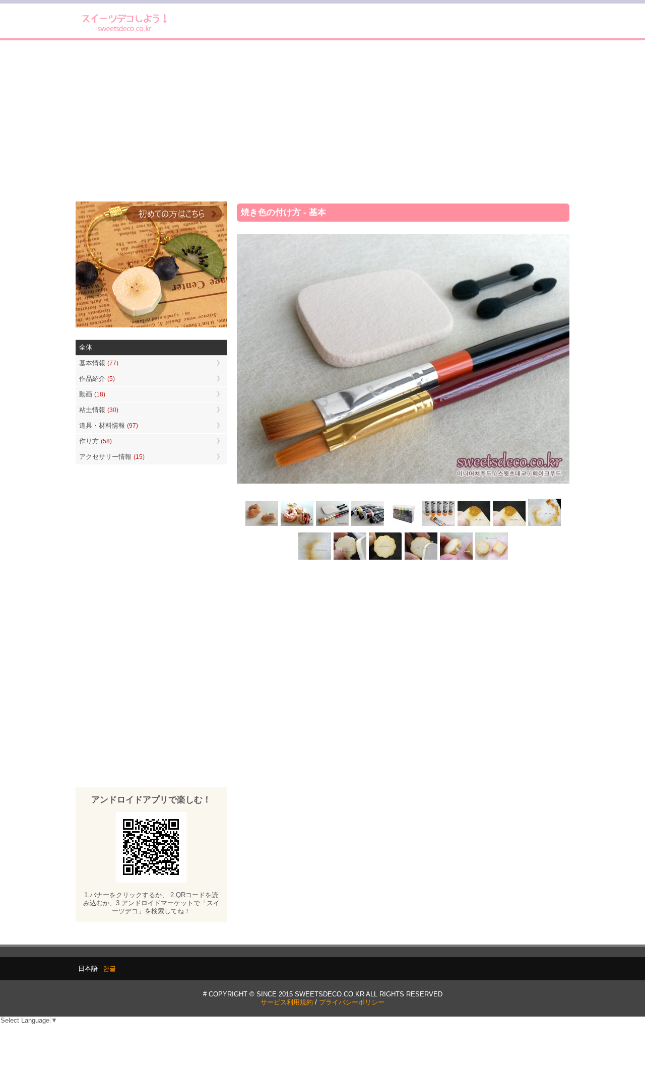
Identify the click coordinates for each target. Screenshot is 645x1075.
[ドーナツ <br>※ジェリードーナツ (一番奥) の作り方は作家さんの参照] (297, 524)
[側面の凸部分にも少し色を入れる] (456, 559)
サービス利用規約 (287, 1002)
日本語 (88, 968)
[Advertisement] (322, 120)
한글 (109, 968)
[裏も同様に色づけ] (385, 559)
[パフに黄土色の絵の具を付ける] (509, 524)
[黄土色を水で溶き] (473, 524)
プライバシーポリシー (351, 1002)
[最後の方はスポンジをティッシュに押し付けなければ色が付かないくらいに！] (315, 559)
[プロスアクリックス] (403, 524)
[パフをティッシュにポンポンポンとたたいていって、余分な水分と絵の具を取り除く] (544, 524)
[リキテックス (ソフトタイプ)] (438, 524)
